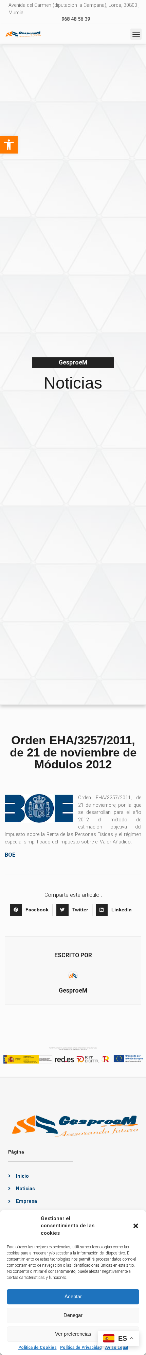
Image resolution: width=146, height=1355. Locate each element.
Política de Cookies (37, 1347)
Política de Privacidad (81, 1347)
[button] (9, 145)
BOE (10, 855)
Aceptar (73, 1296)
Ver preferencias (73, 1334)
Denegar (73, 1315)
